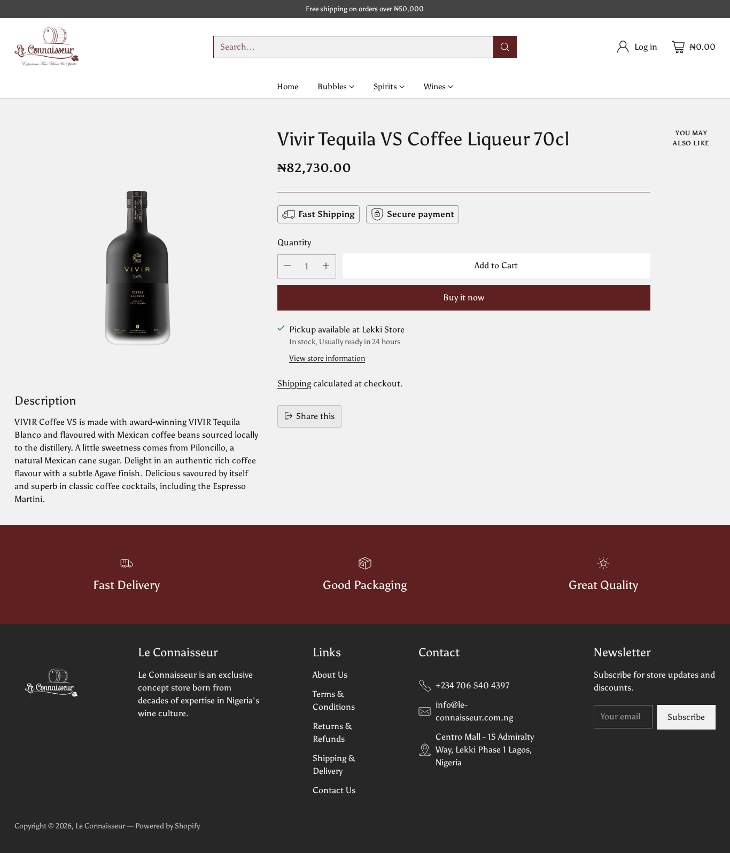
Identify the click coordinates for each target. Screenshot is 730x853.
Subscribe (686, 717)
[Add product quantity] (326, 265)
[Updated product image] (137, 251)
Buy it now (463, 297)
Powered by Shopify (167, 826)
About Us (330, 675)
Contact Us (334, 790)
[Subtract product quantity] (287, 265)
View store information (327, 357)
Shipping (294, 383)
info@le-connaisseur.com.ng (474, 711)
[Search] (505, 47)
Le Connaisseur (100, 826)
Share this (315, 415)
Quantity (294, 242)
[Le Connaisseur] (46, 47)
